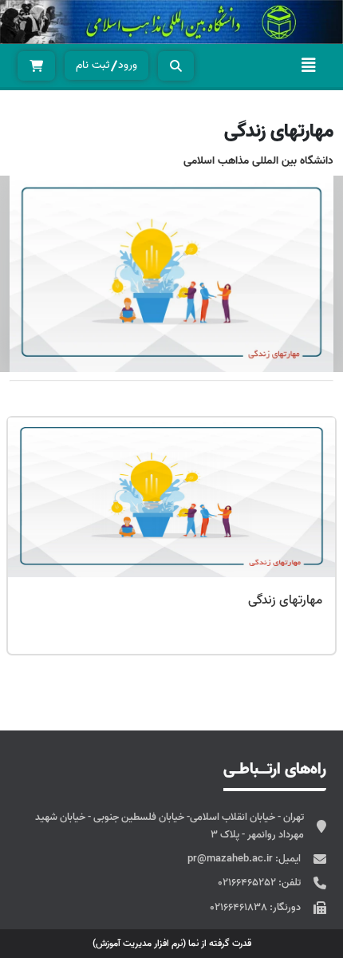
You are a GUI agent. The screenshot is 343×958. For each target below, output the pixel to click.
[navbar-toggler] (308, 65)
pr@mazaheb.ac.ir (231, 858)
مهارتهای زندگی (285, 600)
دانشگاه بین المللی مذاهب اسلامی (258, 161)
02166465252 (248, 882)
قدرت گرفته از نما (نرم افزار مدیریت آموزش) (172, 943)
